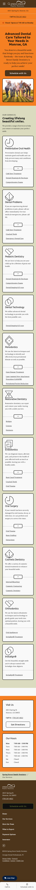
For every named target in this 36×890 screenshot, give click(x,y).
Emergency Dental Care (15, 238)
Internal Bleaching (13, 582)
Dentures (9, 430)
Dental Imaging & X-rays (15, 287)
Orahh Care (20, 861)
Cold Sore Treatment (13, 174)
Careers (12, 861)
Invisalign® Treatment (14, 637)
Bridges (9, 421)
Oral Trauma (10, 486)
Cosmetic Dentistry (13, 591)
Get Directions (18, 724)
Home (4, 814)
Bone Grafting (11, 535)
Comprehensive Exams (14, 182)
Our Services (7, 819)
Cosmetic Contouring (14, 586)
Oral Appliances (12, 632)
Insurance (6, 839)
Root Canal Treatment (14, 477)
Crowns (9, 426)
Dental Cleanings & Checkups (17, 178)
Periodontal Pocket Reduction (17, 384)
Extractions (10, 540)
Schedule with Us (18, 73)
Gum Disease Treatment (15, 372)
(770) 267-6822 (21, 17)
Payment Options (9, 834)
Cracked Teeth (11, 234)
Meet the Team (8, 824)
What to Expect (8, 829)
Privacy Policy (6, 859)
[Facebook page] (3, 845)
